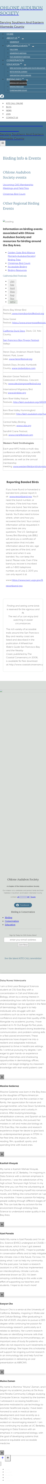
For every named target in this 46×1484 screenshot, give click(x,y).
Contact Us (12, 117)
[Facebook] (2, 97)
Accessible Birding (17, 266)
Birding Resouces (17, 87)
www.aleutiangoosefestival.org (24, 383)
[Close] (2, 1077)
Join (8, 114)
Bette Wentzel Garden (18, 72)
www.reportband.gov (20, 496)
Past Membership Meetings (20, 57)
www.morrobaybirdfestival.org (28, 313)
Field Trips (14, 49)
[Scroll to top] (2, 1458)
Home (10, 34)
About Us (8, 1475)
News (9, 110)
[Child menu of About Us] (23, 38)
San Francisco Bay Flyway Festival (21, 340)
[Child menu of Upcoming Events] (33, 46)
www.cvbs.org (23, 425)
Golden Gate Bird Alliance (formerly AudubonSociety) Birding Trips (21, 256)
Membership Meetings (18, 53)
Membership (14, 42)
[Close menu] (0, 1464)
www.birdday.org (17, 392)
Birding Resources (17, 270)
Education (10, 925)
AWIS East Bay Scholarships (20, 75)
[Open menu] (3, 143)
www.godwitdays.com (23, 368)
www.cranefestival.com (20, 434)
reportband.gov (14, 585)
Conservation (15, 60)
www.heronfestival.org (20, 358)
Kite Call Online (14, 103)
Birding (8, 917)
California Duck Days (14, 330)
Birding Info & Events (18, 83)
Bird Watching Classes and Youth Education (27, 68)
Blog (8, 107)
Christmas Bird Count (18, 90)
